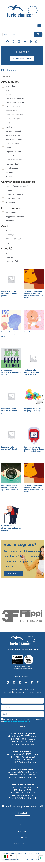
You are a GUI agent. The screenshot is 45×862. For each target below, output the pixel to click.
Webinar (9, 176)
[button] (39, 25)
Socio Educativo (12, 168)
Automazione (11, 86)
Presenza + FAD (12, 261)
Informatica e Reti (12, 143)
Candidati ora (13, 573)
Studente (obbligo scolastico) (17, 186)
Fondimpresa (10, 127)
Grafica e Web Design (14, 139)
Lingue (8, 147)
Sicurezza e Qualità (13, 164)
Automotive (10, 90)
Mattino (8, 231)
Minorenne (10, 221)
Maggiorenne (11, 212)
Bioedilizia (9, 94)
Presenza (9, 257)
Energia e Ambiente (13, 119)
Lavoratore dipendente (14, 194)
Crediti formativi (12, 111)
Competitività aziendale (15, 102)
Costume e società (13, 106)
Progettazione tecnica (14, 152)
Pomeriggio (10, 235)
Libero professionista (14, 198)
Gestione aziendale (13, 135)
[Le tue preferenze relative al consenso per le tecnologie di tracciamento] (41, 858)
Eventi (8, 123)
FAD (7, 253)
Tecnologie (10, 172)
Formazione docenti (13, 131)
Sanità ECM (10, 156)
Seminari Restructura (14, 160)
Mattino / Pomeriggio (14, 239)
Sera (7, 243)
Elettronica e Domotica (14, 115)
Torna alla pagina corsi (22, 58)
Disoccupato (10, 202)
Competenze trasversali (15, 98)
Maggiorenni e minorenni (15, 217)
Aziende (9, 190)
